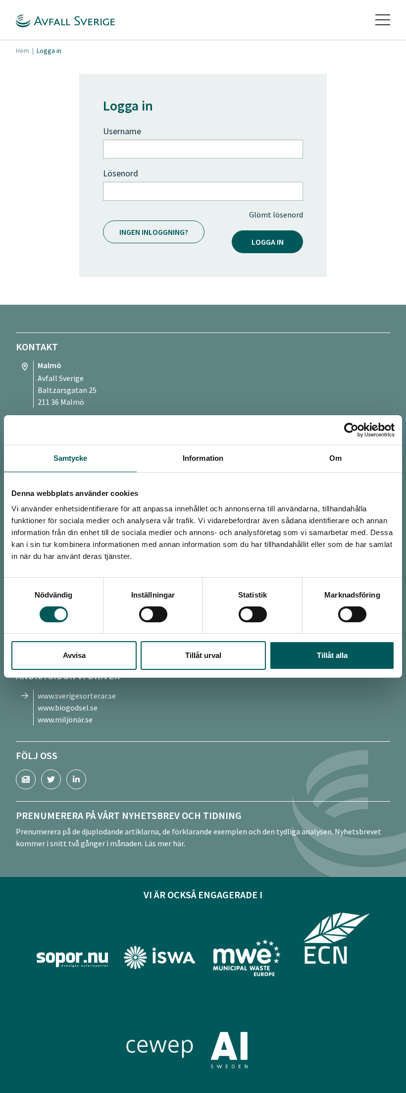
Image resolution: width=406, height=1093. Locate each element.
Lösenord (120, 173)
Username (122, 131)
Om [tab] (335, 458)
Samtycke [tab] (70, 458)
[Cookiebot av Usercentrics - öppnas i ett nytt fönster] (351, 430)
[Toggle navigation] (382, 19)
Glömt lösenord (276, 214)
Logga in (268, 242)
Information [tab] (203, 458)
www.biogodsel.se (68, 707)
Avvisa (74, 655)
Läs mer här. (165, 843)
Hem (22, 50)
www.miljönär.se (65, 719)
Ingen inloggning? (153, 232)
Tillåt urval (203, 655)
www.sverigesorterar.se (77, 696)
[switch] (153, 614)
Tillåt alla (332, 655)
